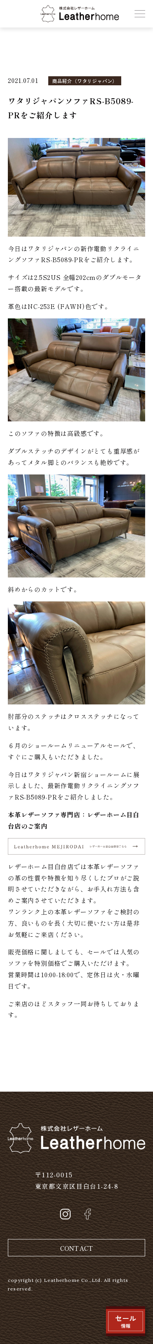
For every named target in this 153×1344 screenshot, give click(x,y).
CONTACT (76, 1248)
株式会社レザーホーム (73, 10)
